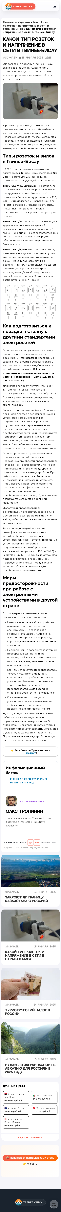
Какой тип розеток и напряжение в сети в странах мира (26, 25)
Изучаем (23, 22)
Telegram (30, 752)
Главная (8, 22)
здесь (19, 404)
